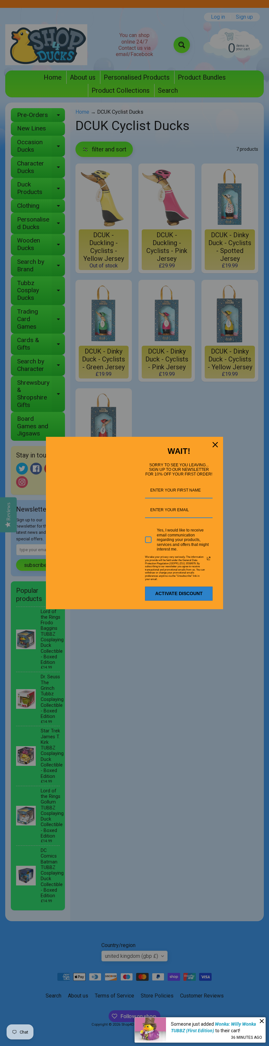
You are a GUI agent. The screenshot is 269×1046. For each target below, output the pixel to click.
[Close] (215, 445)
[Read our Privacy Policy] (209, 558)
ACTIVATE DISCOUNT (179, 593)
